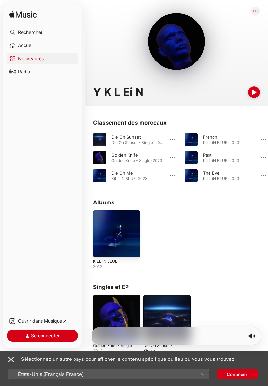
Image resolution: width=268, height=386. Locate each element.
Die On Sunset (126, 137)
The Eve (211, 173)
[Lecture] (254, 92)
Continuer (237, 374)
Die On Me (122, 173)
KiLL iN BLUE (105, 261)
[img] (23, 15)
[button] (42, 32)
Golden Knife (124, 155)
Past (207, 155)
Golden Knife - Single (112, 345)
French (210, 137)
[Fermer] (11, 359)
